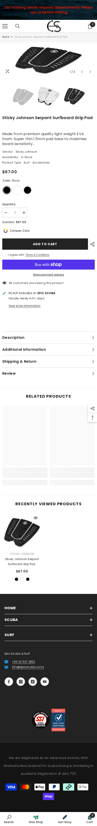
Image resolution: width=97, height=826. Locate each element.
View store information (24, 306)
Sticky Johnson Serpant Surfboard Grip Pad (22, 561)
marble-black (27, 579)
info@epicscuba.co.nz (28, 667)
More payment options (48, 275)
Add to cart (45, 244)
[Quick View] (35, 518)
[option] (48, 59)
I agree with (16, 255)
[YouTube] (44, 681)
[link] (24, 475)
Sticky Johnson (26, 152)
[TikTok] (32, 681)
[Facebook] (9, 681)
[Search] (17, 26)
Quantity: (9, 204)
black (16, 579)
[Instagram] (20, 681)
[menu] (5, 26)
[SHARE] (91, 244)
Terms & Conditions (37, 254)
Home (5, 37)
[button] (82, 72)
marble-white (22, 579)
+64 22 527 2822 (23, 662)
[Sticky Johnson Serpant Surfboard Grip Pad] (22, 531)
